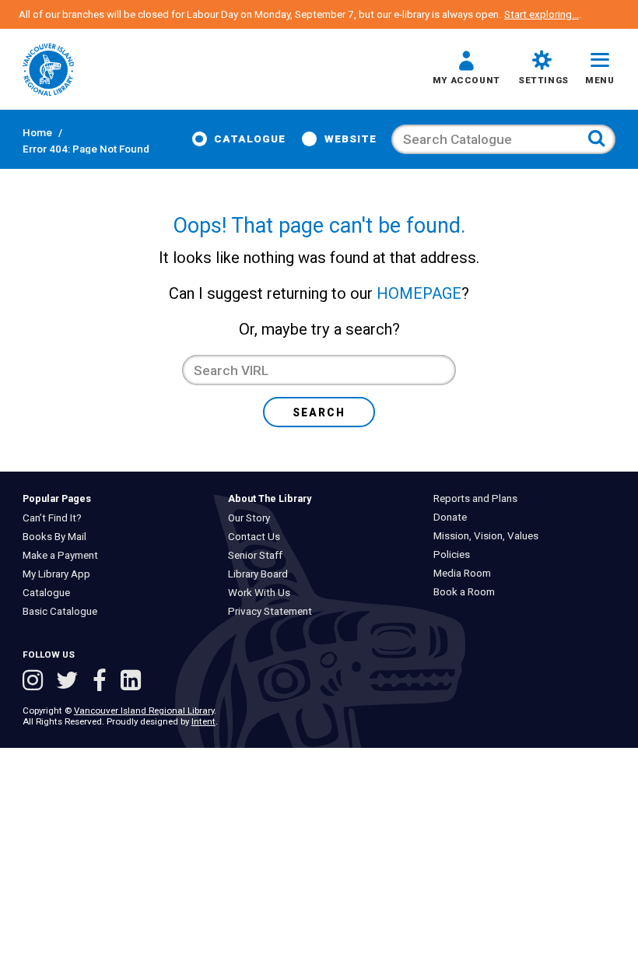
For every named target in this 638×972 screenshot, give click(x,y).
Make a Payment (63, 555)
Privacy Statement (274, 611)
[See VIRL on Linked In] (131, 682)
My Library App (59, 574)
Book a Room (468, 592)
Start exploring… (541, 14)
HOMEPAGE (419, 293)
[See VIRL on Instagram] (36, 682)
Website (350, 139)
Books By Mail (58, 536)
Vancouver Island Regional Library (144, 710)
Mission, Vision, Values (489, 536)
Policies (455, 554)
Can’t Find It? (55, 518)
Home (37, 133)
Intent (203, 721)
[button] (466, 70)
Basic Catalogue (63, 611)
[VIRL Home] (48, 71)
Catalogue (250, 139)
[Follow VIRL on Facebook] (103, 682)
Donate (454, 517)
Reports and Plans (479, 498)
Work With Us (263, 592)
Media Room (466, 573)
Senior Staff (259, 555)
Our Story (253, 518)
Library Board (262, 574)
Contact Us (258, 536)
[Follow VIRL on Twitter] (70, 682)
